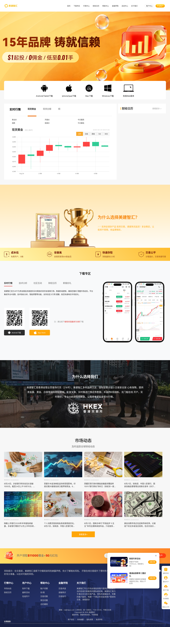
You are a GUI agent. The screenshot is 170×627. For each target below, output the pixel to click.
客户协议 (71, 619)
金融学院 (115, 6)
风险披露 (80, 619)
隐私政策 (90, 619)
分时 (79, 134)
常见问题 (44, 600)
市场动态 (7, 588)
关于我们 (134, 6)
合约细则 (44, 604)
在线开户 (26, 596)
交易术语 (62, 588)
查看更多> (83, 534)
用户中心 (149, 6)
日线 (86, 134)
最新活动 (26, 592)
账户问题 (44, 588)
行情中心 (86, 6)
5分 (100, 134)
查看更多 (86, 599)
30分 (106, 134)
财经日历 (96, 6)
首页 (68, 6)
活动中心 (125, 6)
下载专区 (77, 6)
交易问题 (44, 596)
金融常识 (62, 592)
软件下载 (26, 588)
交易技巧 (62, 596)
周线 (93, 134)
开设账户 (160, 6)
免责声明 (99, 619)
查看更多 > (157, 108)
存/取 (42, 592)
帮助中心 (105, 6)
